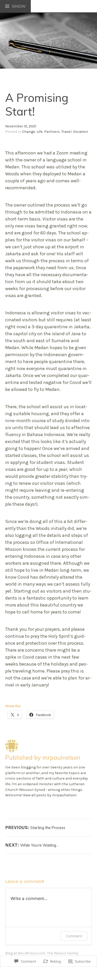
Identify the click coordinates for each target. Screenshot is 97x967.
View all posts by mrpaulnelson (50, 795)
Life (40, 131)
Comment (74, 936)
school (38, 167)
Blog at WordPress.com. (25, 953)
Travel (66, 131)
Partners (52, 131)
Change (28, 131)
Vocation (80, 131)
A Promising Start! (36, 104)
